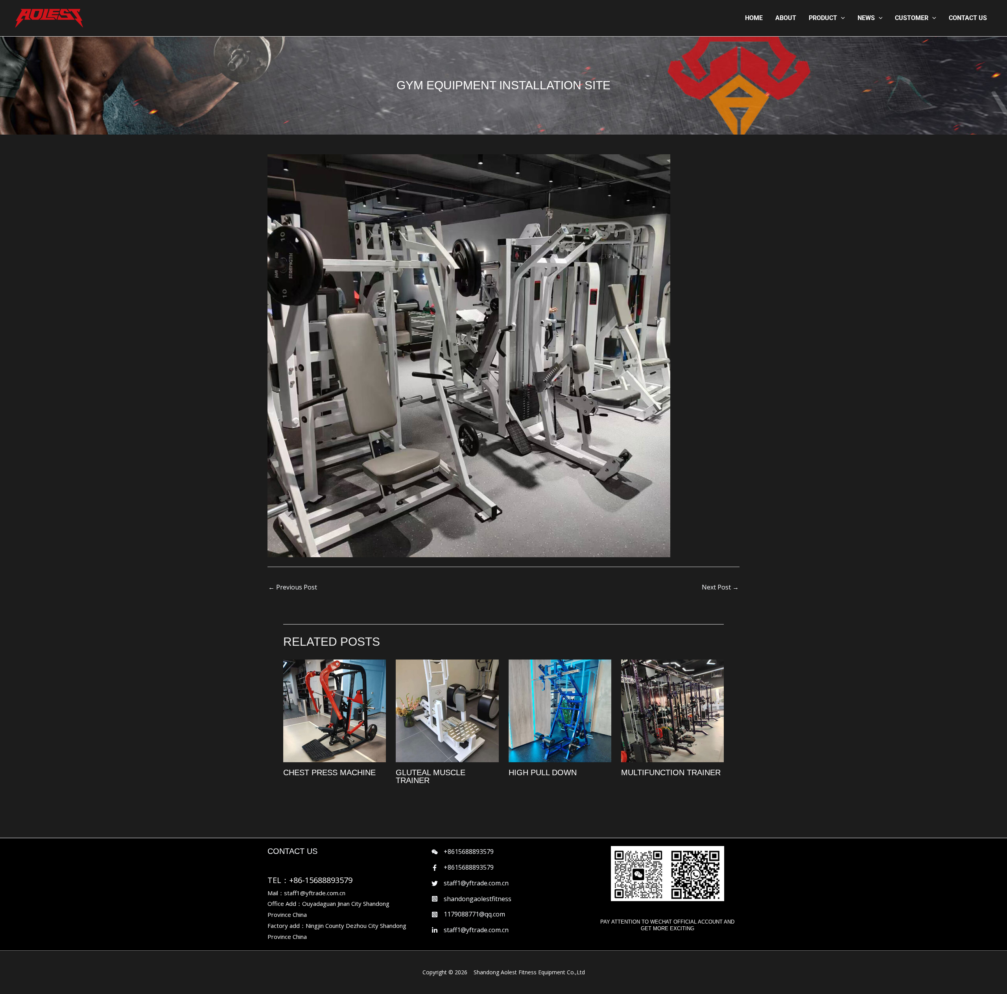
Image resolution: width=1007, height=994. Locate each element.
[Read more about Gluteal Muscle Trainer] (447, 710)
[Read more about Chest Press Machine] (334, 710)
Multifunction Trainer (671, 772)
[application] (841, 18)
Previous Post (292, 587)
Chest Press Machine (329, 772)
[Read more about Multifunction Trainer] (672, 710)
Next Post (720, 587)
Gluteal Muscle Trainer (430, 776)
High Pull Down (543, 772)
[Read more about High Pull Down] (560, 710)
